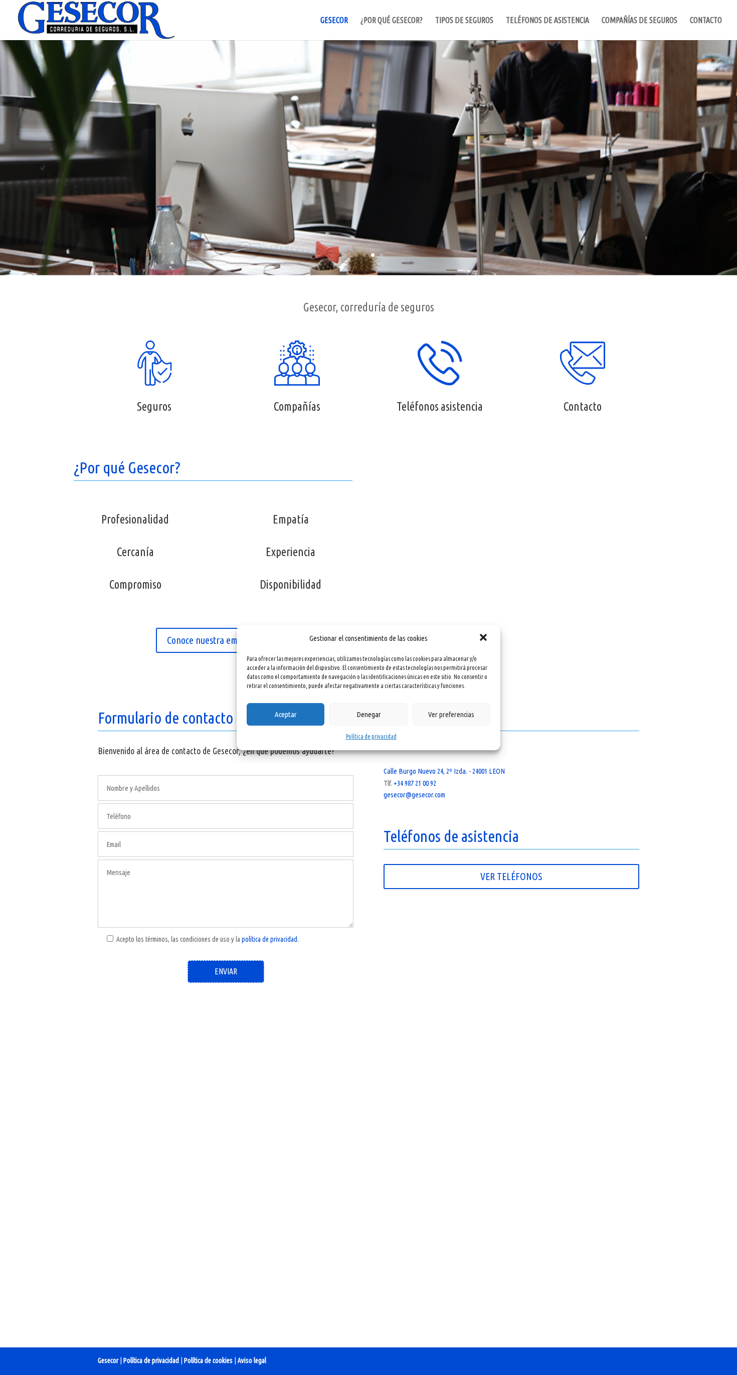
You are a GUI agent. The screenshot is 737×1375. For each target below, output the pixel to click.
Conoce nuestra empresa (213, 640)
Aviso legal (252, 1360)
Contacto (706, 21)
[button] (484, 638)
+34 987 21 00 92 (415, 783)
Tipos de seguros (464, 21)
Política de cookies (208, 1360)
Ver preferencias (451, 714)
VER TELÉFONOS (511, 876)
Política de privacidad (371, 736)
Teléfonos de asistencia (547, 21)
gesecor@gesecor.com (414, 794)
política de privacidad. (270, 939)
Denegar (368, 714)
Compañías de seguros (639, 21)
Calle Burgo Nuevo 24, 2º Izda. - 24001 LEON (444, 771)
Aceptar (286, 714)
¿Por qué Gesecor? (391, 21)
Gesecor (334, 21)
